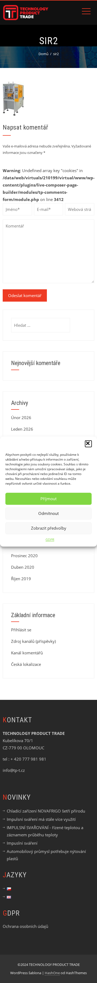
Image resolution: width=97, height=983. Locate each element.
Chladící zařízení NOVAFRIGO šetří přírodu (46, 811)
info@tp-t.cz (14, 770)
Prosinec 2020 (24, 555)
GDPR (50, 539)
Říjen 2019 (21, 578)
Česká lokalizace (26, 664)
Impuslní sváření (22, 843)
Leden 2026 (22, 429)
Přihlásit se (21, 629)
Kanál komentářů (27, 652)
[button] (88, 444)
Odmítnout (48, 513)
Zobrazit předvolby (48, 528)
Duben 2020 (22, 567)
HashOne (52, 972)
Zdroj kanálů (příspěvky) (33, 641)
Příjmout (48, 498)
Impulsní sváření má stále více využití (41, 819)
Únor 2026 (21, 417)
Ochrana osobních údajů (25, 926)
